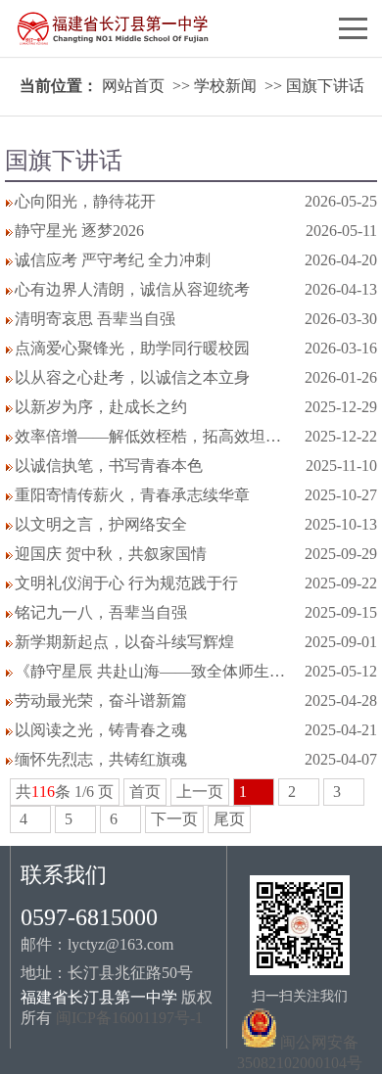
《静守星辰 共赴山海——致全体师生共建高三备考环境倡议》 (155, 671)
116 (43, 791)
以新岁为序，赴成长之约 (101, 406)
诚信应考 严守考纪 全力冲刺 (113, 260)
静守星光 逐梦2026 (79, 230)
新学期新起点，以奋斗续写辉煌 (124, 641)
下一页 (174, 819)
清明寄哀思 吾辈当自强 (95, 318)
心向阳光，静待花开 (85, 201)
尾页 (229, 819)
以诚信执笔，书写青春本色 (109, 465)
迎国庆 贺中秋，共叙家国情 (111, 553)
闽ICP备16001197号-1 (129, 1017)
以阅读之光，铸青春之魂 (101, 730)
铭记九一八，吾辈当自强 (101, 612)
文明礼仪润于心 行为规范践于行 (126, 583)
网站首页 (133, 85)
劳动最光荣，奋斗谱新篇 (101, 700)
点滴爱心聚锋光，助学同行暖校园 (132, 348)
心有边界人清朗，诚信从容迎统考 (132, 289)
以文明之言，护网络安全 (101, 524)
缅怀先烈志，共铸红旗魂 (101, 759)
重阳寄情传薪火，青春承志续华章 (132, 495)
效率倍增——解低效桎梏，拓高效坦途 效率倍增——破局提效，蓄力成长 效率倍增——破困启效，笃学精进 (155, 436)
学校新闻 (225, 85)
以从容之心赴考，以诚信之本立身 (132, 377)
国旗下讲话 (325, 85)
